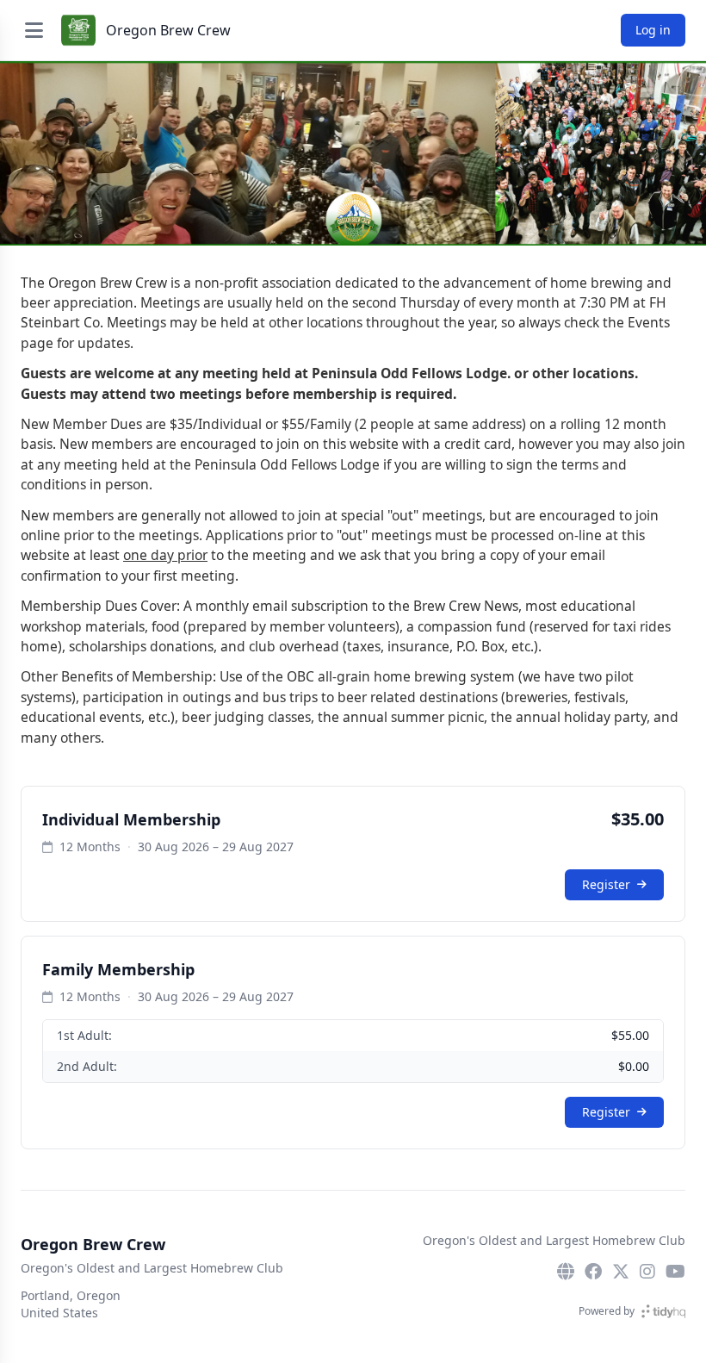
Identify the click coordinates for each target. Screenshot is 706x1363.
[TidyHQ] (663, 1311)
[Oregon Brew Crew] (78, 30)
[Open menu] (33, 30)
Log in (653, 30)
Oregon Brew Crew (168, 30)
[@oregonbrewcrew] (620, 1272)
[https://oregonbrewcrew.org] (565, 1272)
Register (606, 884)
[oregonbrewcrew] (593, 1272)
